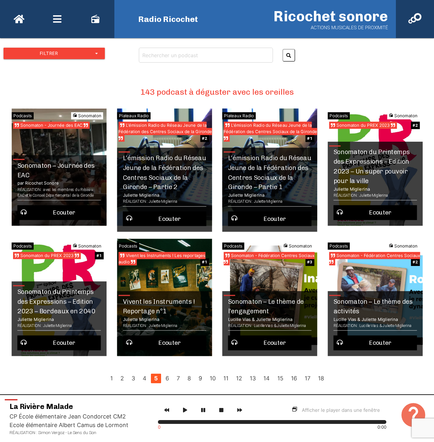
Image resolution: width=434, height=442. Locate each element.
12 (239, 378)
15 (280, 378)
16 (294, 378)
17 (307, 378)
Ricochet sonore (331, 16)
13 (253, 378)
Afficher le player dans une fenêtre (341, 410)
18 (321, 378)
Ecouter (64, 212)
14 (266, 378)
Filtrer (70, 53)
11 (225, 378)
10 (213, 378)
